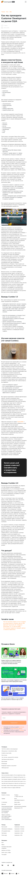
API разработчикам (6, 831)
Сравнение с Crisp (19, 833)
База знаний (4, 761)
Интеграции (4, 763)
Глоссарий (4, 854)
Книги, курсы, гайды (6, 852)
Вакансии (4, 804)
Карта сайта (17, 802)
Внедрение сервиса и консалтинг (9, 765)
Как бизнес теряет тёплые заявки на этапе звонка (13, 785)
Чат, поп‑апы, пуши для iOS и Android (10, 757)
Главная (3, 11)
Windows (5, 873)
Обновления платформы (7, 828)
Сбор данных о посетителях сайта (9, 751)
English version (17, 804)
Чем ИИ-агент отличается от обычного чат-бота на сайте (14, 783)
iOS (18, 873)
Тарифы (3, 798)
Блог (7, 11)
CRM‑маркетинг (5, 767)
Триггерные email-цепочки (7, 759)
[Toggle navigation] (26, 2)
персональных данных (16, 728)
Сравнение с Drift (18, 835)
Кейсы (3, 844)
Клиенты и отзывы (6, 794)
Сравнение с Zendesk (19, 828)
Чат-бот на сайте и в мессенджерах (10, 748)
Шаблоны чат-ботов (6, 850)
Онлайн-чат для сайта (6, 753)
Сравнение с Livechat (19, 831)
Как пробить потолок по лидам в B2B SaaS (11, 787)
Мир (11, 11)
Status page (4, 835)
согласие (21, 727)
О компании (4, 802)
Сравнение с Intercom (19, 826)
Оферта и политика (6, 814)
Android (12, 873)
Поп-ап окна (4, 755)
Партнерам (4, 833)
